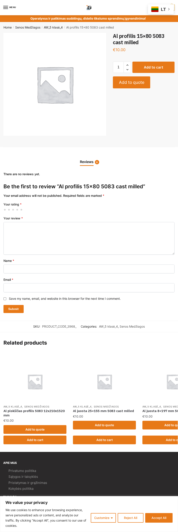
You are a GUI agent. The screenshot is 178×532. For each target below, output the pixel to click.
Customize (101, 518)
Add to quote (131, 82)
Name (8, 261)
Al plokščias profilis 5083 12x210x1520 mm (34, 413)
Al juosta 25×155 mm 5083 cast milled (103, 411)
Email (8, 279)
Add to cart (153, 67)
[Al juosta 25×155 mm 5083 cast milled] (104, 381)
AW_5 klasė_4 (53, 27)
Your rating (12, 204)
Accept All (159, 518)
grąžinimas (38, 483)
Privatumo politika (22, 471)
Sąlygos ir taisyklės (23, 477)
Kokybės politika (20, 489)
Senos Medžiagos (27, 27)
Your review (13, 218)
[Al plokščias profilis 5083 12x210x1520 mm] (34, 381)
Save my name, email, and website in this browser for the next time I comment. (65, 298)
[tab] (89, 158)
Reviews (87, 162)
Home (7, 27)
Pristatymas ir (19, 483)
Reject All (130, 518)
